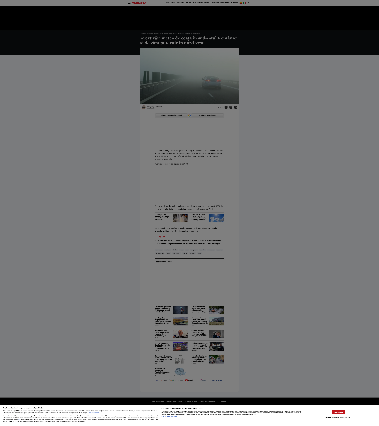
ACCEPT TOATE (338, 412)
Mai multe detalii (94, 412)
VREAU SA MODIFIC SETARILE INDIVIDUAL (337, 417)
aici (19, 419)
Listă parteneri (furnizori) (169, 416)
